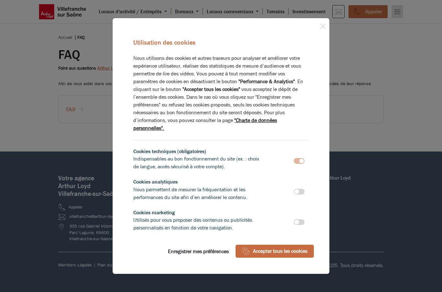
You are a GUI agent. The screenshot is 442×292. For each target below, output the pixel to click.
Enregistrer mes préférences (198, 251)
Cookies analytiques (155, 181)
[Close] (322, 25)
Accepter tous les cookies (280, 251)
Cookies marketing (154, 212)
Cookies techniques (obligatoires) (169, 151)
